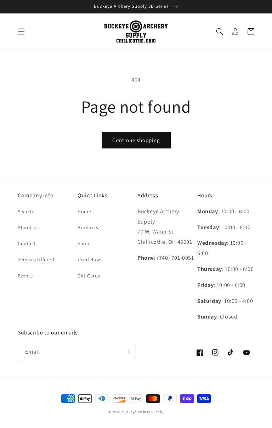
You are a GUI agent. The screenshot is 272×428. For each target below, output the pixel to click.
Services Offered (36, 259)
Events (25, 275)
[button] (21, 31)
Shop (83, 243)
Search (25, 211)
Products (88, 227)
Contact (27, 243)
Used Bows (90, 259)
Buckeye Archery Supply (142, 412)
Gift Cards (89, 275)
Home (84, 211)
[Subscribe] (128, 352)
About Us (28, 227)
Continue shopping (136, 140)
